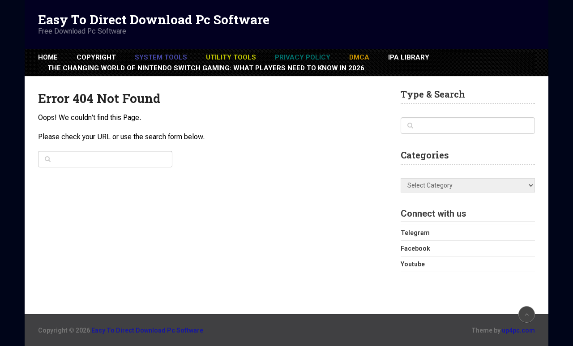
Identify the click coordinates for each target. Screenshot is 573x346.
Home (48, 57)
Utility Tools (231, 57)
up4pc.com (518, 330)
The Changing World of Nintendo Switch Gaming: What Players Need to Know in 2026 (205, 68)
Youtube (413, 264)
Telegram (415, 232)
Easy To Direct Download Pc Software (153, 19)
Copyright (96, 57)
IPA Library (408, 57)
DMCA (359, 57)
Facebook (415, 248)
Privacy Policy (302, 57)
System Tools (161, 57)
